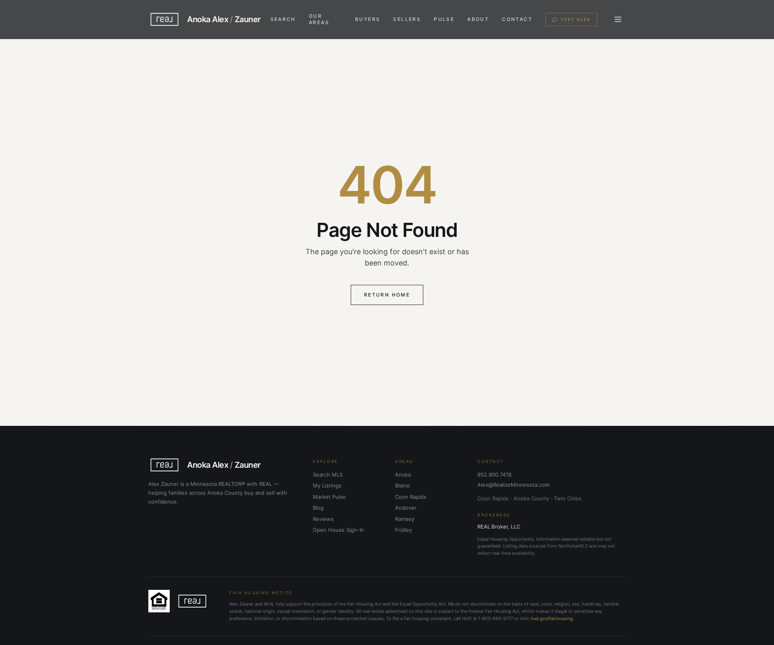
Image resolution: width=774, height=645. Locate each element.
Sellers (407, 19)
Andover (405, 507)
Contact (517, 19)
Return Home (387, 295)
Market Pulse (329, 497)
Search (283, 19)
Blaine (402, 485)
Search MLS (328, 474)
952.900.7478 (494, 474)
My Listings (327, 485)
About (478, 19)
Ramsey (404, 519)
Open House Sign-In (338, 530)
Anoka (403, 474)
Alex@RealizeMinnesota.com (513, 484)
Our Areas (319, 19)
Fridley (403, 530)
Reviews (323, 519)
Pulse (444, 19)
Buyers (367, 19)
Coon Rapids (411, 497)
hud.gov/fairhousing (552, 618)
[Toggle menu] (618, 19)
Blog (318, 507)
